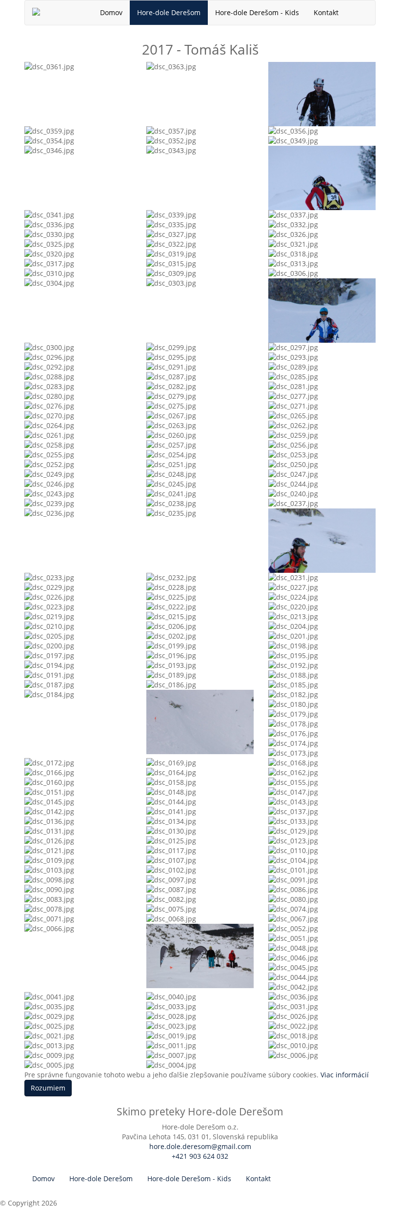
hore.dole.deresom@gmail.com (200, 1146)
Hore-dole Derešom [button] (168, 12)
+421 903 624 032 (200, 1156)
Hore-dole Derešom (101, 1178)
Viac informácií (344, 1074)
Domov (111, 12)
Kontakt (326, 12)
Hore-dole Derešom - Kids (189, 1178)
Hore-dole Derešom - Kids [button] (257, 12)
